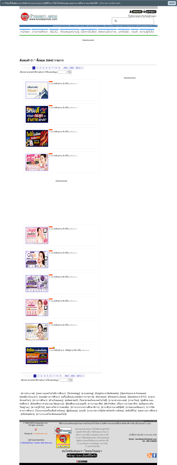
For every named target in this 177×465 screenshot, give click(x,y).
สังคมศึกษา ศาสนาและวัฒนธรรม (47, 404)
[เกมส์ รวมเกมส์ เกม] (135, 33)
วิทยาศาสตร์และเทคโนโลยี (93, 400)
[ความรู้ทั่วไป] (146, 33)
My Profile (110, 404)
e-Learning (87, 393)
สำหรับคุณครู (56, 400)
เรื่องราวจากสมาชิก (127, 404)
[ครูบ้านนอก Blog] (54, 33)
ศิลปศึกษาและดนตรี (76, 404)
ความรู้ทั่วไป (38, 407)
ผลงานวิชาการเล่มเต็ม (57, 407)
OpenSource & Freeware (133, 393)
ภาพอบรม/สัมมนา (135, 407)
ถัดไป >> (79, 68)
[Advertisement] (70, 49)
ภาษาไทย (133, 400)
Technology (73, 393)
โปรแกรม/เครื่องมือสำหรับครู (50, 410)
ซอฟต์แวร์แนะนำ (28, 397)
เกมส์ (82, 410)
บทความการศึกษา (147, 410)
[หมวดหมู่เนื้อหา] (88, 33)
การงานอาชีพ (95, 404)
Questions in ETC (137, 397)
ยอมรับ (172, 3)
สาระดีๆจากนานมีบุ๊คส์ (112, 407)
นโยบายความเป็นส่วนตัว (109, 3)
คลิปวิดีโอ (131, 410)
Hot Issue (101, 397)
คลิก (56, 83)
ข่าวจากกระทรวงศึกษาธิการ (85, 407)
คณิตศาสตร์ (71, 400)
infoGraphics (27, 414)
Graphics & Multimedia (107, 393)
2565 (72, 68)
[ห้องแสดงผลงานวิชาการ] (107, 33)
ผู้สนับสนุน (72, 410)
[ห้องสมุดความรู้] (70, 33)
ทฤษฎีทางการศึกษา (49, 397)
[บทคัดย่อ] (123, 33)
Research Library (117, 397)
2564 (65, 68)
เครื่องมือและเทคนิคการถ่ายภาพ (77, 397)
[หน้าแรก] (25, 33)
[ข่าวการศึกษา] (39, 33)
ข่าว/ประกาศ (27, 393)
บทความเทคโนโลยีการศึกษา (51, 393)
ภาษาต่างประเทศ (117, 400)
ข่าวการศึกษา (40, 400)
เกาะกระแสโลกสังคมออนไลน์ (51, 414)
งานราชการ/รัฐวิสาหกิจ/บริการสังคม (105, 410)
